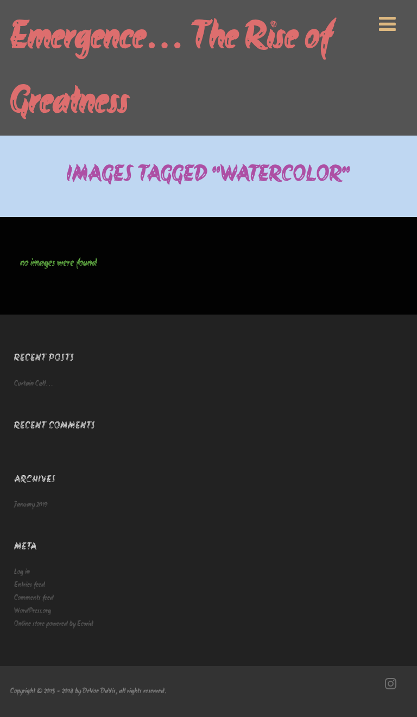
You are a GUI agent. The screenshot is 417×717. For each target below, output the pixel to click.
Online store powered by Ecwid (53, 624)
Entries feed (29, 585)
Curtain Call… (33, 384)
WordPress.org (32, 611)
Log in (22, 572)
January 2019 (31, 505)
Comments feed (34, 598)
